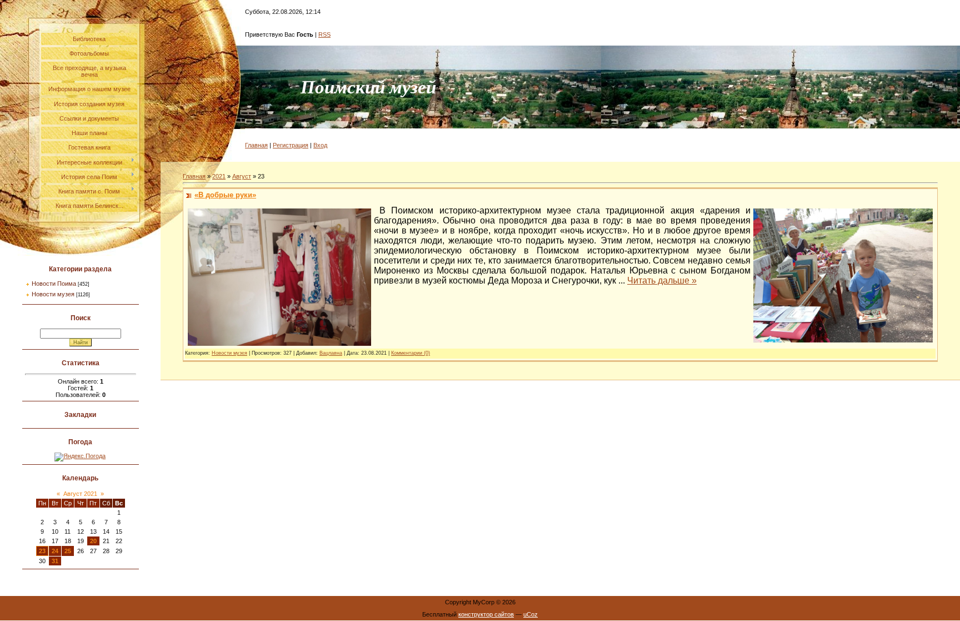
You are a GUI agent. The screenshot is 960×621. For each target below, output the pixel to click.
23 (42, 551)
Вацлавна (330, 353)
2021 (219, 176)
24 (55, 551)
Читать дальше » (662, 280)
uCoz (530, 614)
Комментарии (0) (410, 353)
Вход (320, 145)
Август (241, 176)
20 (93, 541)
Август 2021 (80, 493)
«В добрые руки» (225, 195)
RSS (324, 34)
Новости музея (53, 294)
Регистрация (290, 145)
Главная (256, 145)
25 (67, 551)
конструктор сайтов (486, 614)
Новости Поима (54, 283)
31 (55, 561)
